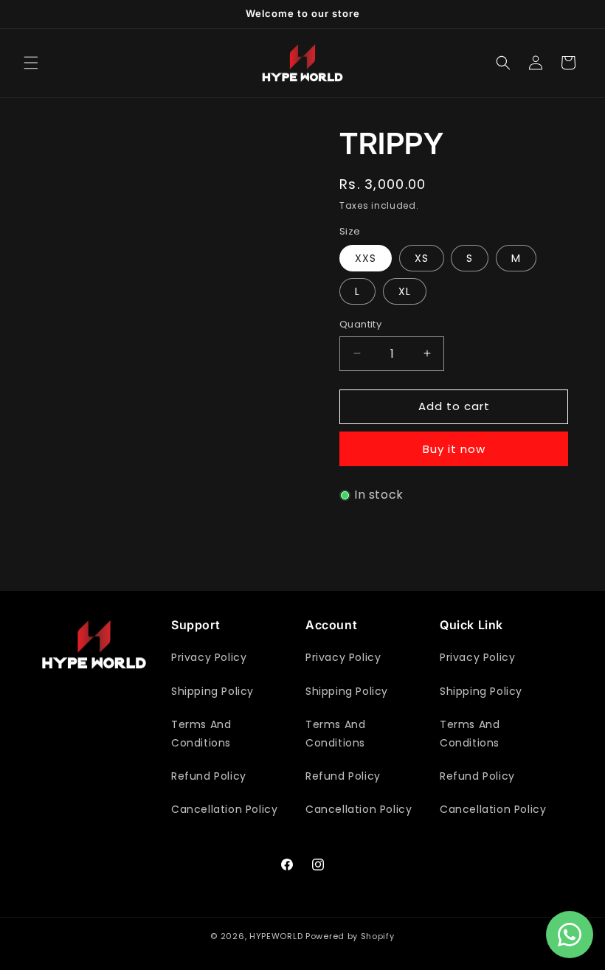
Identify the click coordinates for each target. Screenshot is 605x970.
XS (422, 258)
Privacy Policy (208, 657)
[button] (31, 62)
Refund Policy (208, 776)
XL (404, 291)
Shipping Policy (212, 691)
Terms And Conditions (201, 733)
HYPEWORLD (275, 936)
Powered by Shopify (350, 936)
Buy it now (454, 449)
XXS (365, 258)
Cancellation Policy (224, 809)
